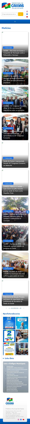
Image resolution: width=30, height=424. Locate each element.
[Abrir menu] (15, 21)
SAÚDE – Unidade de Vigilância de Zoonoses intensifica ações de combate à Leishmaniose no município (14, 217)
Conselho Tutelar (10, 366)
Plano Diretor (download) (12, 387)
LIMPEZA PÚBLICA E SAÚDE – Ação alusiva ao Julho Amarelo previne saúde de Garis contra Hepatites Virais (13, 190)
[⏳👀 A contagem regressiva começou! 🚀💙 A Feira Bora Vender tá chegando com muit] (9, 336)
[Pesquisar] (20, 14)
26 (17, 308)
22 (11, 308)
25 (16, 308)
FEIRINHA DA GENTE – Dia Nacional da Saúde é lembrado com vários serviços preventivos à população (14, 79)
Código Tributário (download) (12, 375)
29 (20, 308)
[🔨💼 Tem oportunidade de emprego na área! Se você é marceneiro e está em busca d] (22, 336)
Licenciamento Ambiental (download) (14, 386)
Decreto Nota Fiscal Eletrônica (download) (15, 383)
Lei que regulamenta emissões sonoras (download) (17, 384)
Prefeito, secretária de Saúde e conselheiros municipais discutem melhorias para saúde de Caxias (14, 274)
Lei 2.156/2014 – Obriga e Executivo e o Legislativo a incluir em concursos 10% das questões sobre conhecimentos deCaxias (17, 369)
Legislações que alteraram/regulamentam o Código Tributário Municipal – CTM (17, 377)
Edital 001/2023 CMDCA (12, 389)
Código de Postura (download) (13, 380)
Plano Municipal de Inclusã (12, 391)
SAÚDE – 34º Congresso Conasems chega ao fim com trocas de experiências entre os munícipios (14, 108)
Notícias (7, 47)
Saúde (10, 47)
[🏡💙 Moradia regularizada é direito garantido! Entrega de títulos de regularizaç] (9, 323)
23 (13, 308)
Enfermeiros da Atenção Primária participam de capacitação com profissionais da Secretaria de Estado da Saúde (13, 300)
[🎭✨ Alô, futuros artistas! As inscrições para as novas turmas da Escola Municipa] (22, 349)
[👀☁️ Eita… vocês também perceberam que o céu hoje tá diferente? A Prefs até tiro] (22, 323)
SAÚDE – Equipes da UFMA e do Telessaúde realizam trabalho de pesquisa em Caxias (14, 246)
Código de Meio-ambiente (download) (14, 381)
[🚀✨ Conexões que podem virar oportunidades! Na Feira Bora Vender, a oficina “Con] (9, 349)
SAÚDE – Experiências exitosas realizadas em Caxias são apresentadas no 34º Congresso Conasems (13, 134)
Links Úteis (9, 358)
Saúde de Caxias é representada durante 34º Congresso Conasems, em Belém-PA (14, 163)
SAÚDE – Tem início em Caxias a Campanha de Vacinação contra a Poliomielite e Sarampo (14, 53)
